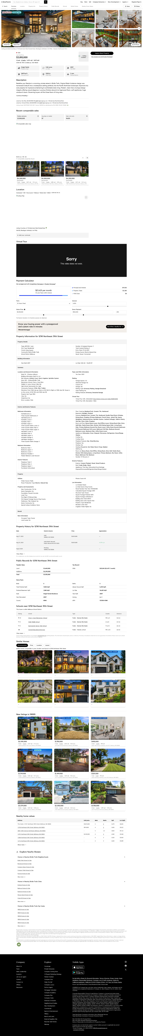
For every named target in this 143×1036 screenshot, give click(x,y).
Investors (19, 974)
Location (22, 6)
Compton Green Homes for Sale (26, 867)
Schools (65, 6)
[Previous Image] (18, 169)
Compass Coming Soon (51, 971)
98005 (36, 62)
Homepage (19, 192)
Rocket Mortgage (50, 284)
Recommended (22, 645)
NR (19, 630)
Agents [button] (124, 2)
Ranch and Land (49, 1016)
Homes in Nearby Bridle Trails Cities (30, 882)
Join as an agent (21, 977)
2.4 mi (118, 630)
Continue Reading (21, 95)
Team (18, 969)
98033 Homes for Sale (23, 922)
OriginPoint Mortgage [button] (36, 284)
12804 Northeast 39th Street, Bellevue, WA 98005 (31, 837)
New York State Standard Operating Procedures (84, 1020)
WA (24, 192)
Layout (47, 645)
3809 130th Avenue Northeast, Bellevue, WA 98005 (31, 831)
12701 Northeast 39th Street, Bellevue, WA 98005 (31, 834)
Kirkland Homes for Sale (24, 885)
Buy (82, 2)
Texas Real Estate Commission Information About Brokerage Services (90, 1014)
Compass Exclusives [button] (99, 2)
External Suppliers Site (50, 1019)
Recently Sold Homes (50, 1021)
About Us (19, 966)
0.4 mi (118, 618)
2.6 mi (118, 626)
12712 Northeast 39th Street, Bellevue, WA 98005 (31, 841)
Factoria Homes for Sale (24, 873)
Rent (85, 2)
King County (30, 192)
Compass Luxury (49, 985)
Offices (18, 985)
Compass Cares (49, 998)
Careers (18, 979)
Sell (90, 2)
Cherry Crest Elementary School (37, 618)
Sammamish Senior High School (37, 626)
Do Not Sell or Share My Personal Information (85, 978)
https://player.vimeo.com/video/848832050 (105, 399)
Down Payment (76, 309)
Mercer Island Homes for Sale (25, 895)
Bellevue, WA (30, 62)
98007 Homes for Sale (23, 913)
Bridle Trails (43, 192)
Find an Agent (48, 987)
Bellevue (36, 192)
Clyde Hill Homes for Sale (24, 898)
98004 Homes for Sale (23, 916)
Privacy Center (114, 978)
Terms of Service (104, 978)
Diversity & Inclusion (50, 1000)
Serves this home (82, 618)
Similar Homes (74, 6)
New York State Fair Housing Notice (81, 1019)
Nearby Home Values (87, 6)
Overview (13, 6)
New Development (49, 1006)
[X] (126, 969)
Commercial (47, 1008)
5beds (18, 60)
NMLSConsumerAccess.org (100, 1028)
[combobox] (28, 2)
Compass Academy (50, 992)
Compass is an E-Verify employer (102, 980)
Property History (43, 6)
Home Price (19, 309)
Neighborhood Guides (50, 1003)
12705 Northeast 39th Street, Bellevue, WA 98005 (31, 827)
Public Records (55, 6)
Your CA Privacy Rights (115, 982)
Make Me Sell (48, 982)
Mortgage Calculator (50, 990)
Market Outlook (49, 977)
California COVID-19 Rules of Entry (95, 982)
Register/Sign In (136, 2)
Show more (21, 877)
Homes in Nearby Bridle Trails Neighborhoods (33, 857)
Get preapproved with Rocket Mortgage (102, 56)
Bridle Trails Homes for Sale (25, 860)
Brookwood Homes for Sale (24, 864)
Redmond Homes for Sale (24, 891)
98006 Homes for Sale (23, 919)
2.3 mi (118, 622)
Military (46, 1014)
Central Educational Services (36, 630)
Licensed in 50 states (78, 1030)
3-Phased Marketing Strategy (52, 974)
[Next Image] (37, 169)
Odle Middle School (34, 622)
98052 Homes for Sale (23, 909)
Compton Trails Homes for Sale (25, 870)
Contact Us (19, 982)
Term (17, 301)
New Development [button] (113, 2)
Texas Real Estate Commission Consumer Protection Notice (87, 1016)
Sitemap (46, 1024)
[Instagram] (126, 961)
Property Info (32, 6)
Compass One (48, 979)
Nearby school (81, 630)
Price (31, 645)
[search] (45, 2)
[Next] (139, 28)
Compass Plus (48, 995)
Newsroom (19, 987)
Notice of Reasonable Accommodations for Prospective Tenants (88, 1022)
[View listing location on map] (84, 57)
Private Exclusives (49, 969)
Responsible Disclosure (85, 980)
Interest (74, 301)
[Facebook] (126, 965)
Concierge (47, 966)
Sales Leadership (21, 971)
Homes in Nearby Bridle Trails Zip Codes (31, 906)
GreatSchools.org (42, 635)
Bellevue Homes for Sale (24, 888)
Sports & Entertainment (51, 1011)
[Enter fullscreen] (86, 197)
